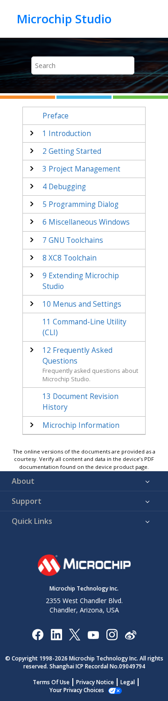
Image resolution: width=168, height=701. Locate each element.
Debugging (64, 187)
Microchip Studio (64, 19)
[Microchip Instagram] (112, 634)
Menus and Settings (81, 304)
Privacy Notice (95, 682)
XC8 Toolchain (69, 258)
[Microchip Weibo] (130, 635)
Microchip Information (80, 425)
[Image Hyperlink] (93, 635)
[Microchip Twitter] (74, 634)
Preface (55, 116)
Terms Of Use (51, 682)
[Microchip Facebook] (37, 634)
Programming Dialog (80, 204)
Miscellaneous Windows (86, 222)
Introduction (66, 133)
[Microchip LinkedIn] (56, 634)
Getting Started (71, 151)
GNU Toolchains (72, 240)
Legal (127, 682)
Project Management (81, 169)
